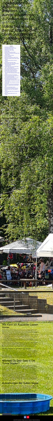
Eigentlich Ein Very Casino (9, 49)
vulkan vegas (16, 126)
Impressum (30, 419)
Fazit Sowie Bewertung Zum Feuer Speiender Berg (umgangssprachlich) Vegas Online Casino (12, 79)
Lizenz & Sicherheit (8, 56)
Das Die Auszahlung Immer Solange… (11, 74)
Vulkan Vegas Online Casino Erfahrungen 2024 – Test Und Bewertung (12, 67)
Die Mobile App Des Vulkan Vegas (10, 48)
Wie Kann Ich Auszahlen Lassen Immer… (12, 57)
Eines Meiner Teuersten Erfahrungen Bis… (12, 77)
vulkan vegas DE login (6, 414)
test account (12, 21)
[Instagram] (28, 417)
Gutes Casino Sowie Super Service (10, 69)
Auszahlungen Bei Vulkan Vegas (10, 62)
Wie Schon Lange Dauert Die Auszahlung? (12, 84)
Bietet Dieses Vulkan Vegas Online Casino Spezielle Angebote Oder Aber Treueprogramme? (12, 64)
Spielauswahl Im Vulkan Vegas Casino (11, 70)
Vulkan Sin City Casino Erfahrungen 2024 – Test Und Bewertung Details (12, 76)
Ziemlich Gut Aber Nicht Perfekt (10, 52)
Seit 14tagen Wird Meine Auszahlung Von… (12, 68)
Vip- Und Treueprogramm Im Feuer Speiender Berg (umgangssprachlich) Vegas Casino (12, 72)
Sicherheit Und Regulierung (9, 47)
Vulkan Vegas (7, 51)
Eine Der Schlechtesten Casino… (10, 87)
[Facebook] (25, 417)
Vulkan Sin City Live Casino (9, 55)
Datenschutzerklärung (36, 419)
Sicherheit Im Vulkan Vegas (9, 50)
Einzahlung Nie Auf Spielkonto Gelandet (11, 88)
